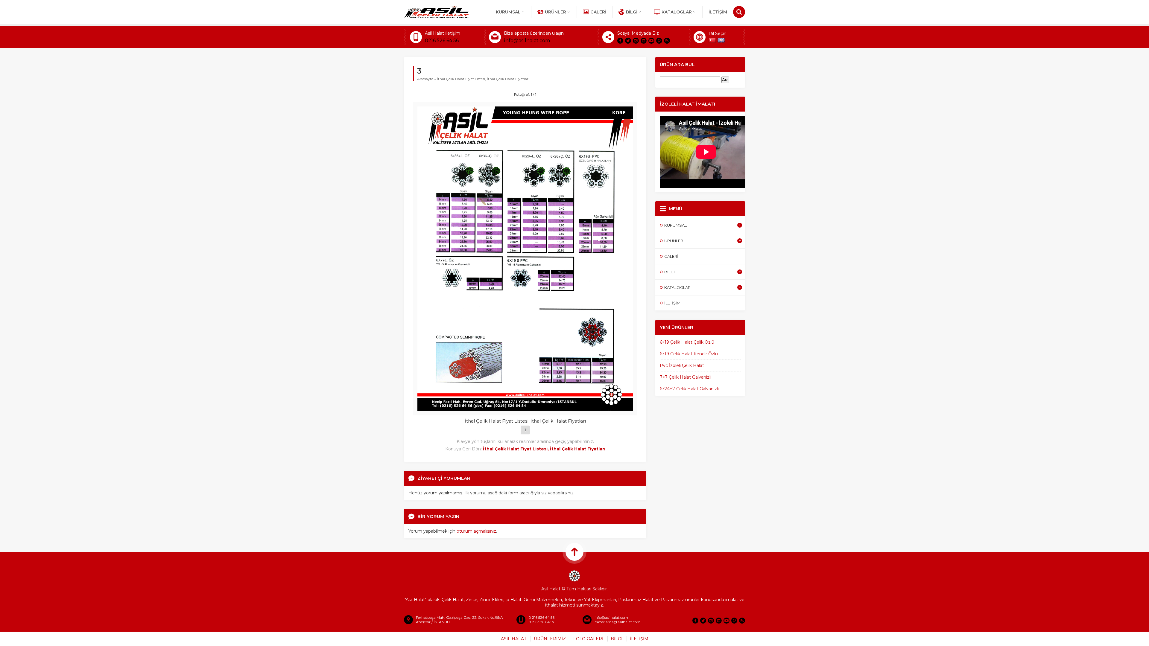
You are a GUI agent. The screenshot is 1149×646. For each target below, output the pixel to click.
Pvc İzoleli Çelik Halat (682, 365)
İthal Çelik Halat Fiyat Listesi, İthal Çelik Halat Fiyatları (483, 79)
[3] (525, 408)
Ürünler (555, 12)
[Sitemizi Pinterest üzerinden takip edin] (659, 41)
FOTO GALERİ (588, 639)
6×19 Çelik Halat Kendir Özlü (689, 353)
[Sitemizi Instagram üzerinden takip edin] (636, 41)
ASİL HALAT (513, 639)
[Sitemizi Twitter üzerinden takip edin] (628, 41)
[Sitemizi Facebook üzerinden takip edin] (620, 41)
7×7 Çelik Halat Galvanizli (685, 377)
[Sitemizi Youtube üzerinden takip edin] (651, 41)
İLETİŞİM (718, 12)
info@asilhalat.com (527, 40)
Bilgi (631, 12)
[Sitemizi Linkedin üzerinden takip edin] (644, 41)
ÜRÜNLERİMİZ (550, 639)
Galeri (598, 12)
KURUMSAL (508, 12)
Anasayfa (425, 79)
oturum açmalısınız (476, 531)
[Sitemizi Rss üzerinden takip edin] (667, 41)
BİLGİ (616, 639)
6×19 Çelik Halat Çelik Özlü (687, 342)
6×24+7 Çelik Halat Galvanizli (689, 388)
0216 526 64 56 (442, 40)
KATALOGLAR (677, 12)
